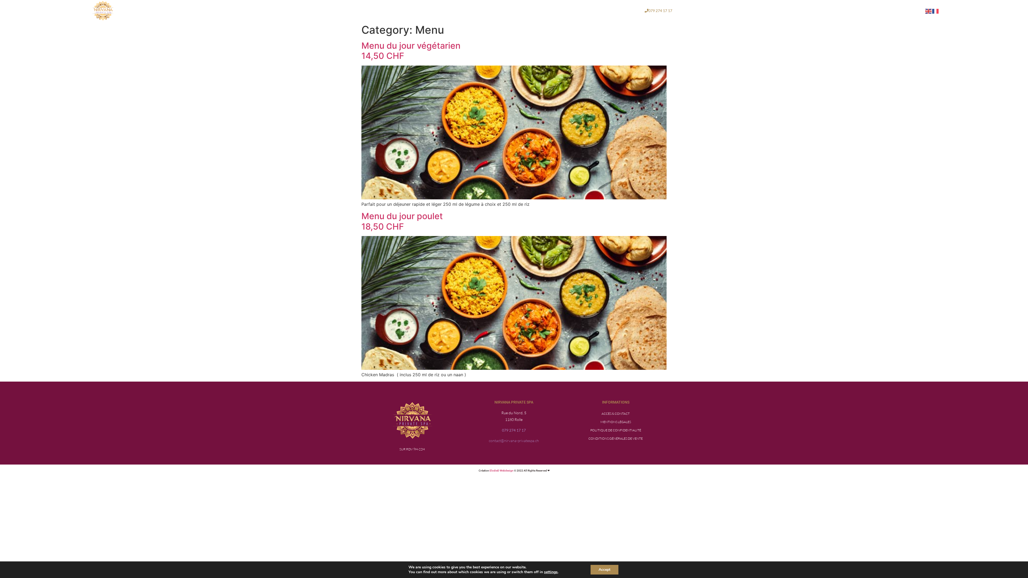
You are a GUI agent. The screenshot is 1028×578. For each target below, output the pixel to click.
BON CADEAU (625, 10)
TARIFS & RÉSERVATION (585, 10)
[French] (935, 10)
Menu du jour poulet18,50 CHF (402, 221)
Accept (604, 569)
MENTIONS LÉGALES (615, 422)
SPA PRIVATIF (546, 10)
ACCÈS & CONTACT (616, 414)
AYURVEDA (517, 10)
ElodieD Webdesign (502, 470)
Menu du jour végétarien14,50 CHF (410, 50)
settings (551, 572)
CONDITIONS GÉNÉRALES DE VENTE (615, 438)
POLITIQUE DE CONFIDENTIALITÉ (615, 430)
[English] (928, 10)
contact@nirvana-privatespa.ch (514, 440)
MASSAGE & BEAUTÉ (477, 10)
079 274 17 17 (514, 430)
